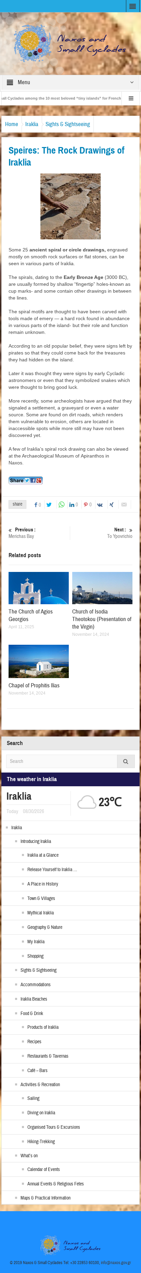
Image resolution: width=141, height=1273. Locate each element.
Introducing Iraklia (36, 841)
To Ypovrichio (119, 533)
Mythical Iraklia (40, 913)
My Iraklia (35, 942)
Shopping (35, 956)
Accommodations (36, 985)
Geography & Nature (44, 927)
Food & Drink (32, 1014)
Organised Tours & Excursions (53, 1127)
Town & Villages (41, 898)
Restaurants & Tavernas (47, 1056)
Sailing (33, 1098)
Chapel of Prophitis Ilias (34, 685)
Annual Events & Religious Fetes (55, 1184)
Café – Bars (37, 1071)
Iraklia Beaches (34, 999)
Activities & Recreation (40, 1085)
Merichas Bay (22, 533)
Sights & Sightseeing (68, 124)
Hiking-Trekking (41, 1142)
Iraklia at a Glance (43, 855)
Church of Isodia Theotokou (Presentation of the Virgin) (101, 619)
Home (11, 124)
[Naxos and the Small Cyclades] (70, 43)
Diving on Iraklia (41, 1113)
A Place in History (42, 884)
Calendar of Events (43, 1170)
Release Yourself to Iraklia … (52, 870)
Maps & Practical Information (45, 1198)
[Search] (126, 761)
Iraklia (31, 124)
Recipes (34, 1042)
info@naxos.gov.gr (116, 1262)
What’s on (29, 1156)
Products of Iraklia (43, 1027)
